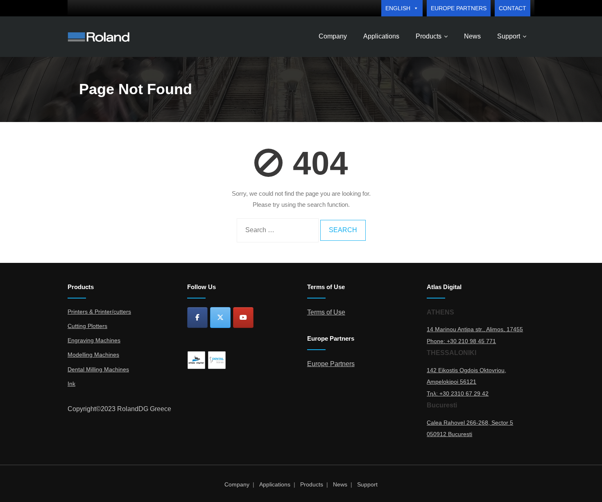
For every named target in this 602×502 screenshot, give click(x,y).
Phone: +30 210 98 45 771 (461, 341)
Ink (71, 383)
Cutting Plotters (87, 326)
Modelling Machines (93, 354)
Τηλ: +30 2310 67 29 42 (458, 393)
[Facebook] (197, 317)
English (397, 8)
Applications (274, 484)
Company (236, 484)
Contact (512, 8)
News (340, 484)
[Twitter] (220, 317)
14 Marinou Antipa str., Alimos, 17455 (475, 329)
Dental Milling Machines (98, 369)
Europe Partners (459, 8)
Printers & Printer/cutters (99, 311)
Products (311, 484)
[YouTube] (243, 317)
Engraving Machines (94, 340)
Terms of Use (326, 312)
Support (367, 484)
